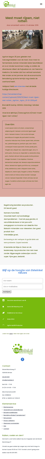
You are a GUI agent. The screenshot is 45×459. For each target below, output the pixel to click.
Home (11, 333)
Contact (6, 429)
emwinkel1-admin (18, 25)
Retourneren (8, 418)
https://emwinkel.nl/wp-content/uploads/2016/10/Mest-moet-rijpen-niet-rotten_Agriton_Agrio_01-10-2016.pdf (20, 97)
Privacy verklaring (9, 420)
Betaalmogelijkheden (10, 412)
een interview (20, 86)
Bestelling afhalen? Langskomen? (14, 415)
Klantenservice (8, 407)
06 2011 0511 (6, 377)
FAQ (5, 426)
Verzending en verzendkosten (13, 410)
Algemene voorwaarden (11, 423)
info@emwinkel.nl (8, 380)
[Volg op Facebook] (22, 359)
